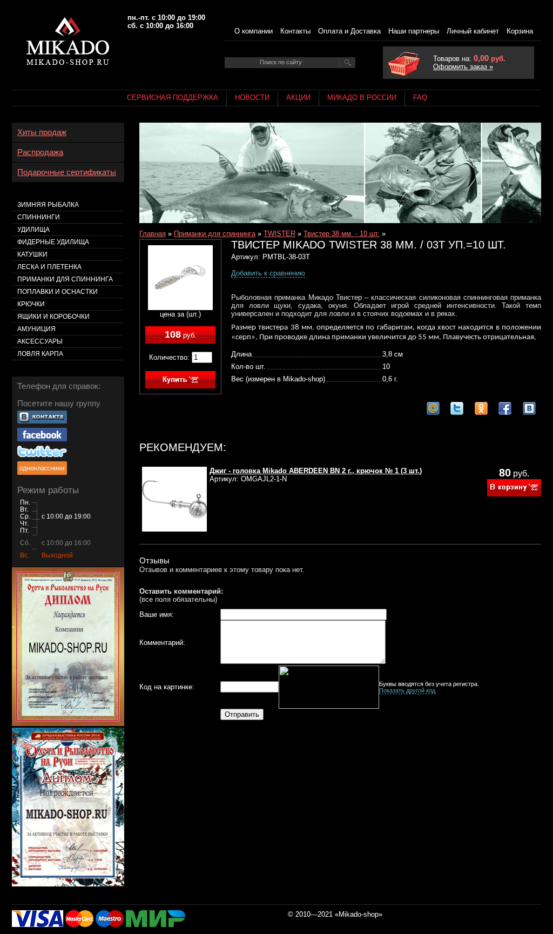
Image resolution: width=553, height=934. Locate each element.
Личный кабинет (473, 31)
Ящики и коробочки (53, 316)
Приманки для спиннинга (214, 234)
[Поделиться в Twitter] (456, 408)
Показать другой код (407, 690)
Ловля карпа (40, 354)
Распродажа (40, 152)
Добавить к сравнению (268, 273)
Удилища (33, 229)
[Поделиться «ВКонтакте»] (529, 408)
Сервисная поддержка (172, 97)
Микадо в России (361, 97)
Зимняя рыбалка (48, 204)
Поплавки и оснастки (57, 291)
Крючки (31, 304)
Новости (252, 97)
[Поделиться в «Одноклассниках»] (481, 408)
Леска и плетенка (49, 267)
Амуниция (36, 329)
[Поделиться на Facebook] (504, 408)
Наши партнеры (413, 31)
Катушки (32, 254)
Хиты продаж (41, 132)
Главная (152, 234)
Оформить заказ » (463, 67)
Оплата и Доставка (349, 31)
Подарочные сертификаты (66, 172)
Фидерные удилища (53, 242)
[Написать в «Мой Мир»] (433, 408)
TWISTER (279, 234)
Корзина (520, 31)
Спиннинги (38, 217)
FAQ (420, 97)
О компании (253, 31)
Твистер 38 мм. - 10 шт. (342, 234)
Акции (298, 97)
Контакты (295, 31)
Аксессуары (40, 341)
